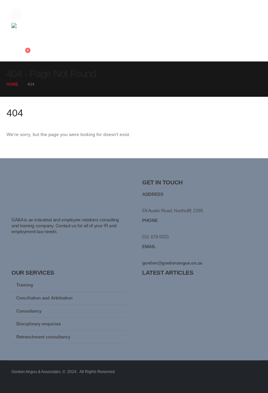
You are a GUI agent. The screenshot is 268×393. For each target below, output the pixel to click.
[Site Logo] (29, 30)
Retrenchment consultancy (43, 337)
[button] (16, 45)
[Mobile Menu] (16, 14)
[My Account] (14, 53)
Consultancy (29, 311)
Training (24, 285)
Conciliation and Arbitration (44, 298)
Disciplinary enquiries (38, 324)
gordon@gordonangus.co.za (172, 262)
